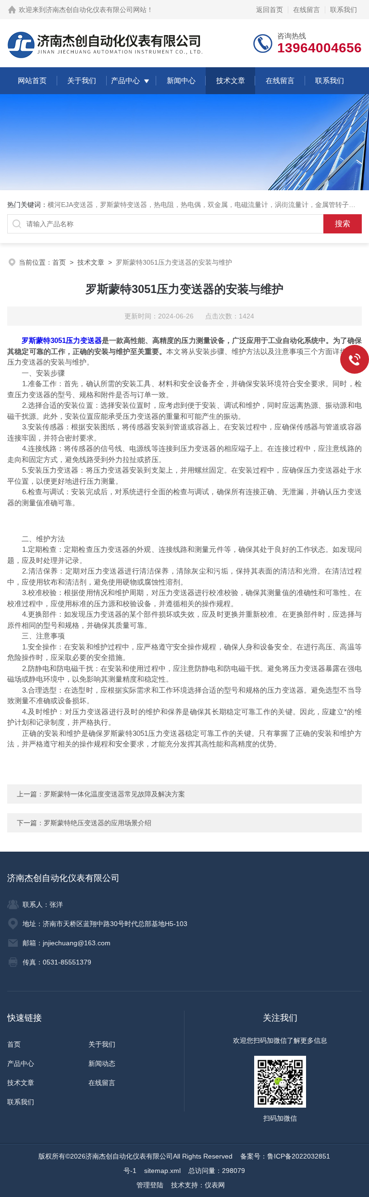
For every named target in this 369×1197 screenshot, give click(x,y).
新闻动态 (101, 1063)
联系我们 (343, 9)
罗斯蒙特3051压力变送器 (62, 340)
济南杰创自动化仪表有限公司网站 (96, 9)
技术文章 (230, 80)
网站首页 (32, 80)
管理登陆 (149, 1185)
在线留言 (306, 9)
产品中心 (125, 80)
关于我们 (81, 80)
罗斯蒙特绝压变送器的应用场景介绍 (97, 823)
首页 (59, 262)
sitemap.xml (162, 1170)
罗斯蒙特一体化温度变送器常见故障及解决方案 (114, 794)
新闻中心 (181, 80)
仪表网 (215, 1185)
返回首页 (269, 9)
